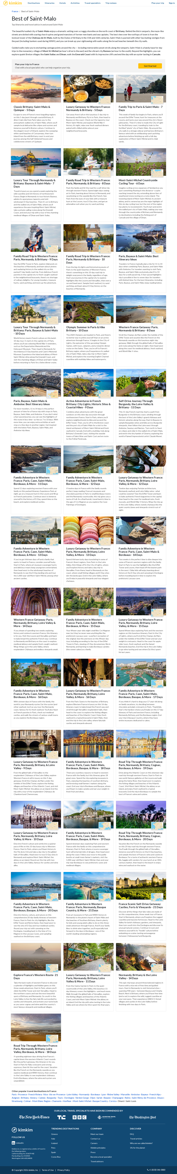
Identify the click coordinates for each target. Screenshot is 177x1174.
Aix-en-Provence (57, 1094)
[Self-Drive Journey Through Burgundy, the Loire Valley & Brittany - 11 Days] (141, 383)
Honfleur (67, 1101)
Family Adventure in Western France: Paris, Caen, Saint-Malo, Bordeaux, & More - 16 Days (33, 694)
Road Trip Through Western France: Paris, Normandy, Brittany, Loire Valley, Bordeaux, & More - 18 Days (36, 1048)
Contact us (95, 1138)
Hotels (62, 3)
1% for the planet (137, 1148)
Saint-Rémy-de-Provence (144, 1097)
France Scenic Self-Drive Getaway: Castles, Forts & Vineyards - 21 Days (141, 905)
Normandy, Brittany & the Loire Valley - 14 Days (138, 976)
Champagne (117, 1097)
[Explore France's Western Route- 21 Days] (36, 957)
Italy (53, 1138)
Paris (14, 1094)
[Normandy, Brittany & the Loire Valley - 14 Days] (141, 957)
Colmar (27, 1101)
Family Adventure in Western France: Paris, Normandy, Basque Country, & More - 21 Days (86, 907)
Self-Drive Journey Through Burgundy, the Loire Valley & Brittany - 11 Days (136, 404)
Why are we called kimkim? (141, 1143)
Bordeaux (95, 1094)
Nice (45, 1094)
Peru (53, 1148)
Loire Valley (72, 1094)
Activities (75, 3)
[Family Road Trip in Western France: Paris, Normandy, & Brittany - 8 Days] (88, 162)
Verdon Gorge (82, 1097)
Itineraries (49, 3)
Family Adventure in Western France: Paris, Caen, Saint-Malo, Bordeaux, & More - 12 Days (85, 480)
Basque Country (100, 1101)
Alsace (160, 1097)
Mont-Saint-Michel (82, 1101)
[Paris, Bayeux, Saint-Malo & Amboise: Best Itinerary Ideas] (36, 383)
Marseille (125, 1094)
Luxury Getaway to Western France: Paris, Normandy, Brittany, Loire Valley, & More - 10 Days (36, 836)
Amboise (135, 1094)
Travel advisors (97, 1161)
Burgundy (51, 1097)
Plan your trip (158, 3)
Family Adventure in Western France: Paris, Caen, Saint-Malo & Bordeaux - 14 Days (139, 551)
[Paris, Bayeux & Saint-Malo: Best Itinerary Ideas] (141, 238)
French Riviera (35, 1094)
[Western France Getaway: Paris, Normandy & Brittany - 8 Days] (141, 309)
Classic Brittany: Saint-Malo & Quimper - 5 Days (32, 108)
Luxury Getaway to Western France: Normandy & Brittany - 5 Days (88, 108)
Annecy (33, 1097)
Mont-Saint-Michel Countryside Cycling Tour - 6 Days (138, 182)
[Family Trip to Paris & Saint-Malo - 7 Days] (141, 88)
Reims (128, 1097)
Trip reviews (111, 3)
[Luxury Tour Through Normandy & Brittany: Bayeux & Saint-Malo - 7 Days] (36, 162)
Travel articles (136, 1138)
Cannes (42, 1097)
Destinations (34, 3)
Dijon (92, 1097)
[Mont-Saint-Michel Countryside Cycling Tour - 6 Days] (141, 162)
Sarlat (99, 1097)
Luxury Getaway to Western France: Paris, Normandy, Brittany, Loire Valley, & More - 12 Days (141, 480)
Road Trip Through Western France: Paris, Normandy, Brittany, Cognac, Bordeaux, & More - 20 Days (141, 836)
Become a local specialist (101, 1157)
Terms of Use (48, 1170)
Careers (94, 1143)
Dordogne (69, 1097)
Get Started (150, 66)
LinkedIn (20, 1143)
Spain (53, 1152)
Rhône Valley (113, 1094)
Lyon (103, 1094)
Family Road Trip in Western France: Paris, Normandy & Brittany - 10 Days (88, 259)
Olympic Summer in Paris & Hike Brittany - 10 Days (85, 329)
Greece (54, 1134)
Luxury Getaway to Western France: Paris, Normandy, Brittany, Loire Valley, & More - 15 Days (141, 623)
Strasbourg (17, 1101)
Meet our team (97, 1134)
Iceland (54, 1143)
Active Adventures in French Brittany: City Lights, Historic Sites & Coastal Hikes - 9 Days (88, 404)
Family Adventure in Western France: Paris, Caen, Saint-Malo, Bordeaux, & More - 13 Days (33, 551)
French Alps (155, 1094)
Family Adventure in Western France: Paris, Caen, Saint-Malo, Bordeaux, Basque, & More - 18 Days (88, 765)
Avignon (15, 1097)
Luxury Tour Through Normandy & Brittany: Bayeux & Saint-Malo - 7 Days (34, 183)
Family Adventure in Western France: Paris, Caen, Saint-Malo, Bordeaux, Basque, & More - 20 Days (36, 907)
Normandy (84, 1094)
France (15, 11)
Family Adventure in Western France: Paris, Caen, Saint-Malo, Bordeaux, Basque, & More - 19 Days (88, 836)
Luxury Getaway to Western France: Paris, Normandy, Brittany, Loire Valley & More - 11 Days (88, 978)
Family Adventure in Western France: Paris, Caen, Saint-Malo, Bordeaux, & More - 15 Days (85, 623)
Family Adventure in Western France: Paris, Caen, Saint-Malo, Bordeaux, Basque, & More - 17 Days (141, 694)
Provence (22, 1094)
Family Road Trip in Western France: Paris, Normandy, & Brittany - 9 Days (36, 258)
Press (93, 1152)
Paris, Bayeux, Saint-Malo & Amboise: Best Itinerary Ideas (32, 402)
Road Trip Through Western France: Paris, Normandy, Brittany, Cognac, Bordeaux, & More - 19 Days (141, 765)
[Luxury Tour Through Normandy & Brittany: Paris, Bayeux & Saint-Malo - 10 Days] (36, 309)
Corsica (112, 1101)
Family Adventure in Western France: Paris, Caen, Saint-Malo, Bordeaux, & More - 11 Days (33, 480)
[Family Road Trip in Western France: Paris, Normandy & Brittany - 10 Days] (88, 238)
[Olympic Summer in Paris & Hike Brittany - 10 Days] (88, 309)
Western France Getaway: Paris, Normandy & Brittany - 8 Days (138, 329)
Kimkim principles (98, 1148)
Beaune (107, 1097)
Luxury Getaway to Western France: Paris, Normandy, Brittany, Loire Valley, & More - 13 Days (88, 551)
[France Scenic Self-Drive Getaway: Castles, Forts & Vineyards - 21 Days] (141, 886)
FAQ (132, 1134)
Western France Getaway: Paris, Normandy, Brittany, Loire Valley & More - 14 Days (35, 623)
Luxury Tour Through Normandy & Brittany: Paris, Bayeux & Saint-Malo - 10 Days (36, 330)
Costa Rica (55, 1157)
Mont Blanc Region (41, 1101)
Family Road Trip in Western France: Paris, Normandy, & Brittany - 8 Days (88, 182)
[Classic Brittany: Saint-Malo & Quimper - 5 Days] (36, 88)
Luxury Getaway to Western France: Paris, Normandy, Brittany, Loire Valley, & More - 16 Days (88, 694)
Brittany (25, 1097)
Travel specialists (92, 3)
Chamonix (56, 1101)
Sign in (172, 3)
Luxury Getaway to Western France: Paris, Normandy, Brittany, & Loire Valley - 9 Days (36, 765)
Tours (60, 1097)
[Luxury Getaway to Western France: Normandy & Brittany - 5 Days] (88, 88)
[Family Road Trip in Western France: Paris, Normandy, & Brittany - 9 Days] (36, 238)
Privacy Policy (63, 1170)
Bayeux (144, 1094)
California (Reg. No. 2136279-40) (23, 1153)
